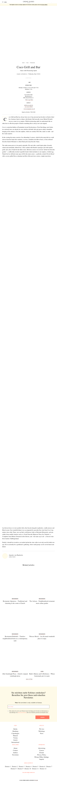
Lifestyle (41, 725)
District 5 (35, 766)
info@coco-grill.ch (28, 105)
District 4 (28, 766)
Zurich (15, 740)
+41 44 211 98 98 (28, 107)
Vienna (15, 738)
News (41, 733)
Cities (15, 725)
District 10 (27, 769)
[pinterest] (30, 776)
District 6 (42, 766)
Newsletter (15, 755)
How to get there (29, 100)
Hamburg (15, 731)
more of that (29, 679)
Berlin (15, 729)
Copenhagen (15, 733)
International (15, 742)
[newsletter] (34, 776)
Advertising (41, 748)
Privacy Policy (41, 755)
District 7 (49, 766)
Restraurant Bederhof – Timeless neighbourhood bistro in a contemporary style (15, 638)
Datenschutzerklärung (22, 712)
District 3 (22, 766)
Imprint (41, 759)
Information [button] (42, 744)
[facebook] (23, 776)
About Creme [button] (15, 744)
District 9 (20, 769)
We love (41, 729)
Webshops (42, 731)
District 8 (13, 769)
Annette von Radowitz (22, 74)
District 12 (43, 769)
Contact (15, 750)
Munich (15, 736)
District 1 (8, 766)
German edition (44, 4)
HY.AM (36, 780)
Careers (41, 750)
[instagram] (26, 776)
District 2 (15, 766)
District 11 (35, 769)
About (15, 748)
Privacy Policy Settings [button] (42, 757)
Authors (15, 753)
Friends (41, 753)
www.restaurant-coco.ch (29, 109)
